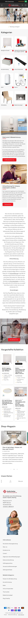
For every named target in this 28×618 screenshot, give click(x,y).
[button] (1, 5)
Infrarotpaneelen (13, 281)
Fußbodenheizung (9, 159)
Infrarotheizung (14, 273)
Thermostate (6, 592)
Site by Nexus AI (21, 614)
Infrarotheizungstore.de (13, 612)
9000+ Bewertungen (9, 1)
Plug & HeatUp (6, 598)
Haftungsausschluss (7, 563)
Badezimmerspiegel (7, 595)
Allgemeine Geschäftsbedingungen (11, 556)
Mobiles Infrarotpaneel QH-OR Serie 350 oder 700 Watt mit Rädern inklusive (20, 371)
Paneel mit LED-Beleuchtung (10, 578)
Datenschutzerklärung (8, 560)
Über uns (5, 547)
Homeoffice (8, 204)
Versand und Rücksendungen (10, 566)
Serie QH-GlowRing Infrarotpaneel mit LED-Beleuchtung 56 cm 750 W (7, 402)
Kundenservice (14, 339)
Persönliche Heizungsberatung (10, 543)
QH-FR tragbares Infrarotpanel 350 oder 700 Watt (6, 369)
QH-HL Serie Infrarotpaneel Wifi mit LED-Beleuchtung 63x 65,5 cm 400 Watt (20, 403)
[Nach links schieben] (10, 469)
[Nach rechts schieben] (17, 469)
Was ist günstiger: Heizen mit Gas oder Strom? (12, 448)
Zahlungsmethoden (7, 569)
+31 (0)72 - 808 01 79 (8, 506)
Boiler (4, 585)
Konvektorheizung (7, 582)
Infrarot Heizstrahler (8, 588)
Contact (5, 553)
